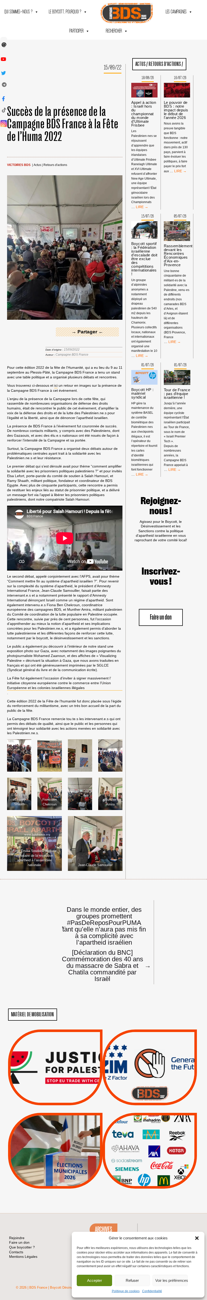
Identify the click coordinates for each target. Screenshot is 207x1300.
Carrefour (144, 1148)
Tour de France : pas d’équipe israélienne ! (177, 393)
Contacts (16, 1252)
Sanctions (62, 1093)
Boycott (140, 1128)
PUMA (157, 1167)
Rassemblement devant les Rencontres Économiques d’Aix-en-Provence (178, 255)
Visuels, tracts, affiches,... (149, 1180)
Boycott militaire (150, 1088)
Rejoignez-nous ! (161, 506)
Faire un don (161, 617)
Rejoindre (16, 1238)
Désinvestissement (166, 1128)
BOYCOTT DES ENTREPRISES (149, 1080)
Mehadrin (142, 1167)
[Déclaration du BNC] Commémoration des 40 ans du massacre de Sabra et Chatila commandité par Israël (104, 965)
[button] (196, 1238)
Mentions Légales (23, 1257)
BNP (149, 1141)
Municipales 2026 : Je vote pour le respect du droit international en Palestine (55, 1136)
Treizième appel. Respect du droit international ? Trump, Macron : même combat (149, 1053)
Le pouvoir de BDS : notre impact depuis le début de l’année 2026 (176, 110)
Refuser (132, 1280)
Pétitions (63, 1099)
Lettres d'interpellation (149, 1094)
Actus (37, 165)
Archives (103, 1229)
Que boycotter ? (150, 1120)
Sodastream (149, 1173)
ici (56, 385)
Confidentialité (152, 1291)
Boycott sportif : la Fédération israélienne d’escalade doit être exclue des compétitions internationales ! (144, 259)
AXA (138, 1141)
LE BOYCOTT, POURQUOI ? (65, 12)
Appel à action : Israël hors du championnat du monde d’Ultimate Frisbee (143, 114)
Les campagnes (176, 12)
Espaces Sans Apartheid (55, 1164)
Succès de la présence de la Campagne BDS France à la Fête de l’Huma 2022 (63, 124)
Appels (45, 1093)
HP (158, 1148)
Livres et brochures (149, 1160)
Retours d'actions (55, 165)
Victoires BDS (19, 165)
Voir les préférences (171, 1280)
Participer (76, 31)
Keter (148, 1154)
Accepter (94, 1280)
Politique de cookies (126, 1291)
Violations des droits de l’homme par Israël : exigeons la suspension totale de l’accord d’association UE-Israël (55, 1060)
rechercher (114, 31)
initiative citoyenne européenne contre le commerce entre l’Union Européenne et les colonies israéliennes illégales (59, 685)
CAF (160, 1141)
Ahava (156, 1135)
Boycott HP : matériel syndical (142, 393)
